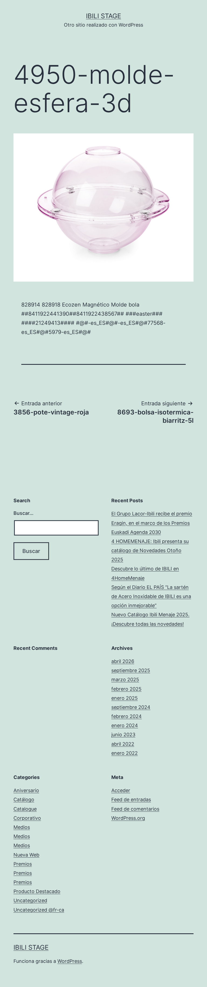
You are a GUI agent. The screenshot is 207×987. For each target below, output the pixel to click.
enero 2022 (124, 753)
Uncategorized (30, 900)
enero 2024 (124, 725)
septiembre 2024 (130, 707)
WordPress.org (128, 818)
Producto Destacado (36, 891)
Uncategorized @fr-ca (38, 910)
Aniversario (26, 790)
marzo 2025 (125, 679)
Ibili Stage (103, 16)
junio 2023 (123, 734)
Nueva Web (26, 855)
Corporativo (27, 818)
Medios (21, 827)
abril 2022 (122, 744)
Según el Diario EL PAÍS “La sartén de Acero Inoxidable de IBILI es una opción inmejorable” (151, 596)
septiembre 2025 (130, 670)
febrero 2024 (126, 716)
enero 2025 (124, 698)
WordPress (69, 961)
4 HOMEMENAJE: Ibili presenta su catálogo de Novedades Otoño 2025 (150, 550)
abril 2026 (122, 661)
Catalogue (25, 809)
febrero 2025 (126, 689)
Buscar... (23, 513)
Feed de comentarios (135, 809)
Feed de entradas (131, 799)
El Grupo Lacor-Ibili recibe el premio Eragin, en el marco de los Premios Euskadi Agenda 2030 (151, 523)
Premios (22, 864)
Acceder (120, 790)
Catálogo (23, 799)
